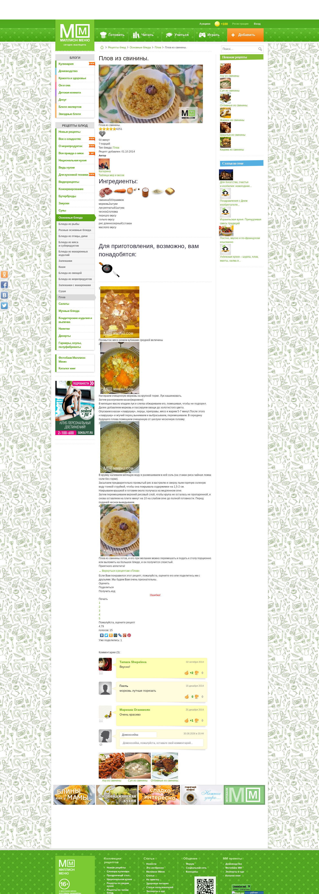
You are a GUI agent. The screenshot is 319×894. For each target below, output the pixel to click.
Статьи (150, 875)
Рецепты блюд (117, 47)
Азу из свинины (111, 780)
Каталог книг (67, 368)
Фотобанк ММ (233, 867)
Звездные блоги (70, 114)
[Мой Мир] (115, 635)
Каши (62, 267)
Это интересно (155, 867)
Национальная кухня (72, 160)
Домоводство (68, 71)
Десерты (65, 335)
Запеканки (65, 260)
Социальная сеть (196, 867)
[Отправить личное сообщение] (101, 673)
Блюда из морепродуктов (75, 279)
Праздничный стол (118, 875)
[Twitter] (106, 635)
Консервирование (71, 189)
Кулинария (66, 63)
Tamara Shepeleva (133, 662)
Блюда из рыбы (69, 224)
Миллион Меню (155, 871)
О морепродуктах (70, 146)
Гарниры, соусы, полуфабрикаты (70, 345)
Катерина (105, 171)
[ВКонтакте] (102, 635)
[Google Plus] (124, 635)
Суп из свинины (138, 780)
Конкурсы (192, 871)
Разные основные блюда (75, 230)
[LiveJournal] (120, 635)
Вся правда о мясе (71, 153)
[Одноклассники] (111, 635)
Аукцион (204, 23)
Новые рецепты (69, 131)
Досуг (62, 99)
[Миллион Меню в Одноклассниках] (4, 274)
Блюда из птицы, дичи (73, 236)
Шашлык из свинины (232, 134)
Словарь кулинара (118, 871)
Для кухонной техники (73, 174)
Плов (158, 47)
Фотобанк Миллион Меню (72, 359)
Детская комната (70, 92)
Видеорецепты (69, 181)
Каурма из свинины (232, 149)
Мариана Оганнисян (135, 709)
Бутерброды (67, 196)
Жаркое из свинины (232, 120)
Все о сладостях (70, 139)
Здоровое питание (157, 883)
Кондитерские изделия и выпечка (75, 320)
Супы (62, 210)
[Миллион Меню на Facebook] (4, 284)
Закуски (64, 203)
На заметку (152, 879)
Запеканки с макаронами (75, 285)
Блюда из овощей (70, 273)
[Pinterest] (129, 635)
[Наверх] (4, 325)
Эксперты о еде (155, 891)
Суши (62, 291)
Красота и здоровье (72, 78)
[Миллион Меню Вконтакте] (4, 295)
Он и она (64, 85)
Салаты (64, 303)
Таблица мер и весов (111, 175)
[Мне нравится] (186, 672)
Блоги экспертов (70, 106)
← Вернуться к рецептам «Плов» (119, 570)
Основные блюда (140, 47)
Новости (151, 864)
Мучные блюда (69, 311)
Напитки (64, 328)
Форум (190, 864)
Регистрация (240, 23)
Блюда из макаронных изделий (73, 253)
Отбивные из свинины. (165, 780)
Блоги (75, 57)
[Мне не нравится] (196, 672)
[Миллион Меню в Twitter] (4, 305)
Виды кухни (67, 167)
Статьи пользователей (159, 887)
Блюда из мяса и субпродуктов (69, 244)
